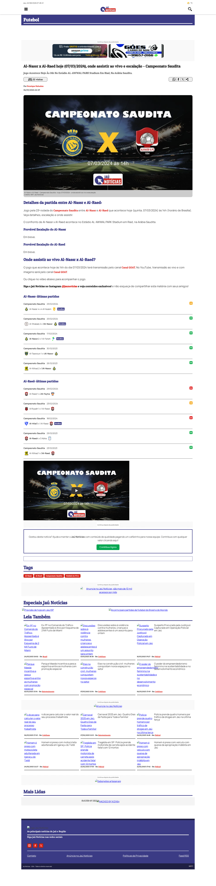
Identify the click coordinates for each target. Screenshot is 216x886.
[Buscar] (190, 9)
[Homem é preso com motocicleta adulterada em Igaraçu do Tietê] (32, 760)
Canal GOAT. (129, 267)
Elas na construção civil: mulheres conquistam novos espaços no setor (116, 666)
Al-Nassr (91, 210)
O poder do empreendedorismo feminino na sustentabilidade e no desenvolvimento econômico (172, 666)
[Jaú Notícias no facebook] (35, 845)
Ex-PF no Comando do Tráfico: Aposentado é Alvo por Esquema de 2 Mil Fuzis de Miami (60, 628)
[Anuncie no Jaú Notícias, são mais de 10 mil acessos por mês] (108, 592)
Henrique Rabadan (35, 86)
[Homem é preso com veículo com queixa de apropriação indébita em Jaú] (145, 763)
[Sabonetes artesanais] (108, 781)
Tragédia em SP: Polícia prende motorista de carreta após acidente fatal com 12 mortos (116, 745)
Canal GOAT (60, 272)
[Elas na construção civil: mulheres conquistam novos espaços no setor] (89, 681)
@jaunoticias (69, 286)
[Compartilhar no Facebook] (178, 79)
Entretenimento (48, 691)
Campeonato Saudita (65, 210)
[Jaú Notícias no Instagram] (29, 845)
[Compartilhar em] (187, 79)
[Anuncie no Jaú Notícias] (108, 706)
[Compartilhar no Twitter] (183, 79)
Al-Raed (103, 210)
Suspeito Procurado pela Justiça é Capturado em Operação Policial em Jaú (172, 628)
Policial (157, 656)
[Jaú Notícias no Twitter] (41, 845)
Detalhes (61, 309)
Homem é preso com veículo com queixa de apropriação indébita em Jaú (172, 745)
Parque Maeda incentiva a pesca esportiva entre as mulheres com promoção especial (59, 666)
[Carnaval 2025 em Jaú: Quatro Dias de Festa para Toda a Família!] (89, 728)
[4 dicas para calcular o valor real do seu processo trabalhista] (32, 728)
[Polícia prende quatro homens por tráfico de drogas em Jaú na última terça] (145, 732)
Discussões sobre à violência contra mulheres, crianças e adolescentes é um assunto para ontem (115, 629)
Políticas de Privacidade (135, 855)
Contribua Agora (108, 547)
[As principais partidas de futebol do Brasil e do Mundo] (138, 610)
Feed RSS (184, 855)
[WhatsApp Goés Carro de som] (136, 56)
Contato (31, 855)
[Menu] (26, 9)
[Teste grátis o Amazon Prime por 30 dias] (79, 56)
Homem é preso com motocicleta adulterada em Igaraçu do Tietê (59, 743)
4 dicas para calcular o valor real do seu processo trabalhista (60, 715)
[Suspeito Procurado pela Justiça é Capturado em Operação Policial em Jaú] (145, 643)
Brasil (45, 656)
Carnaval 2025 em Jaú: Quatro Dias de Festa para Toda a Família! (116, 715)
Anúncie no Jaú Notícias (79, 855)
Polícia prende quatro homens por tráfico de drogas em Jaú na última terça (172, 717)
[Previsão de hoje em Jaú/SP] (38, 610)
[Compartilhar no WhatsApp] (174, 79)
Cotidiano (102, 656)
